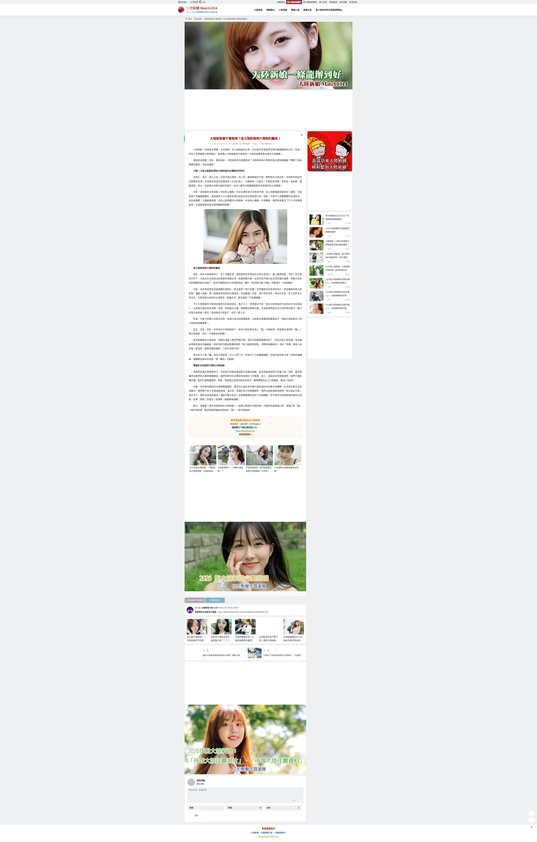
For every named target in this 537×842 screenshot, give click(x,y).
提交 (196, 815)
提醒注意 (307, 10)
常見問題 (343, 2)
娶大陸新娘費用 (310, 2)
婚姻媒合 (270, 10)
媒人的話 (323, 2)
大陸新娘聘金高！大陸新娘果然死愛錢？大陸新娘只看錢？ (196, 640)
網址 (269, 808)
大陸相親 (283, 10)
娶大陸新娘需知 (294, 2)
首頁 (190, 19)
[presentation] (288, 623)
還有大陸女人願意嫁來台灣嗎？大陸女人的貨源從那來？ (292, 640)
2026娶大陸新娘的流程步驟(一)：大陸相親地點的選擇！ (338, 308)
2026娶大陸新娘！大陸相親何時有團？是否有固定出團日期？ (338, 270)
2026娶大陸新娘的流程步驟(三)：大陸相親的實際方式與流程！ (338, 282)
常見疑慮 (333, 2)
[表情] (299, 800)
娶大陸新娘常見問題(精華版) (329, 10)
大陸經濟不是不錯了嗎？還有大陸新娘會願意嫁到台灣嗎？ (220, 640)
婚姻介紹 (295, 10)
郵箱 (230, 808)
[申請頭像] (300, 781)
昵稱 (191, 808)
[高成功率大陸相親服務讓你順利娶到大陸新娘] (329, 151)
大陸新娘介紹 (207, 608)
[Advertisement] (268, 110)
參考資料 (353, 2)
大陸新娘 (258, 10)
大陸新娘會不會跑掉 (194, 600)
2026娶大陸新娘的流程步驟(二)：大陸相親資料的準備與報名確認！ (338, 295)
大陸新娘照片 (215, 600)
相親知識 (281, 2)
